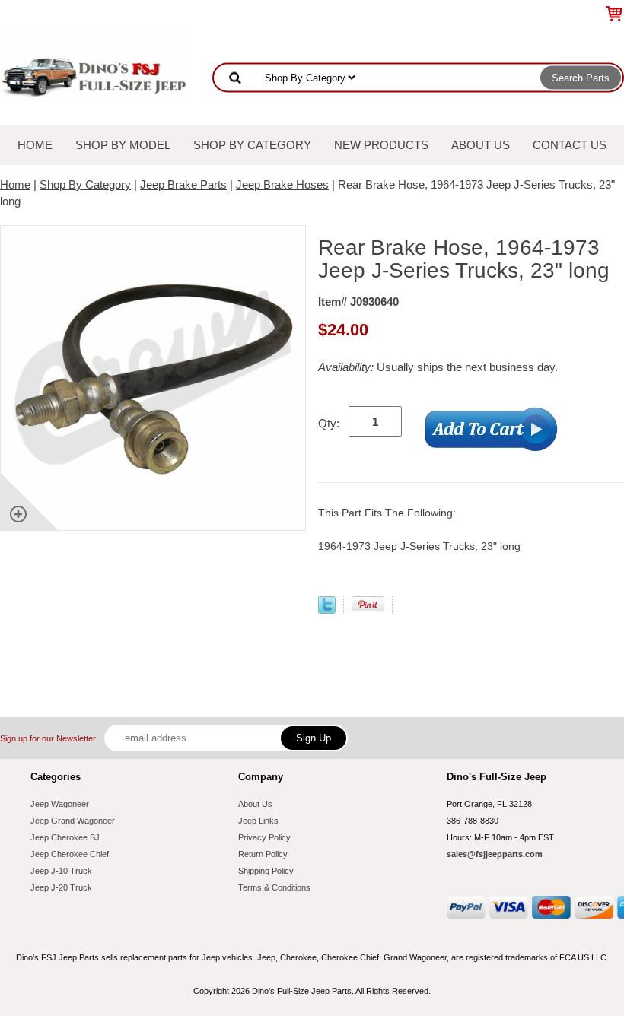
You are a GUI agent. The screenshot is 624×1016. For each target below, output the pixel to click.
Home (35, 144)
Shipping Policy (266, 870)
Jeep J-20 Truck (61, 887)
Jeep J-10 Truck (61, 870)
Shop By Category (252, 144)
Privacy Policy (264, 837)
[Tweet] (327, 609)
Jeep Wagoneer (59, 803)
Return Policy (263, 854)
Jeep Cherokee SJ (65, 837)
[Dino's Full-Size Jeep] (95, 67)
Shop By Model (122, 144)
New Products (381, 144)
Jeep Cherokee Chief (69, 854)
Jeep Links (258, 820)
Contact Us (569, 144)
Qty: (328, 423)
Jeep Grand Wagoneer (72, 820)
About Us (480, 144)
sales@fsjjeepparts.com (495, 854)
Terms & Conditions (274, 887)
